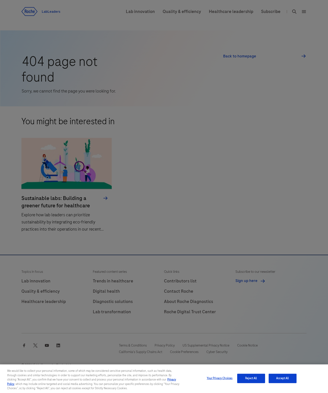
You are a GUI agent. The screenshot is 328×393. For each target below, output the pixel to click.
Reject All (251, 378)
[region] (164, 378)
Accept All (282, 378)
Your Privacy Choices (220, 378)
